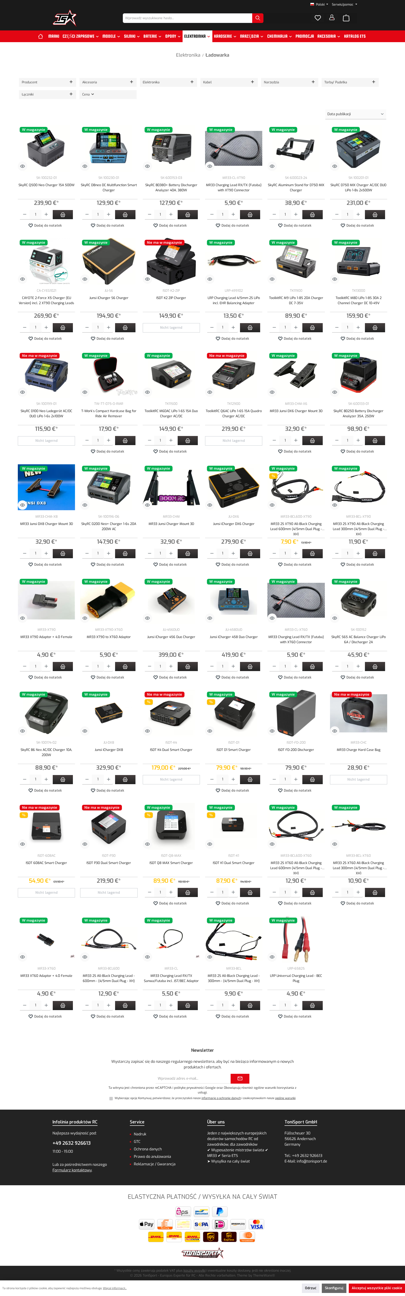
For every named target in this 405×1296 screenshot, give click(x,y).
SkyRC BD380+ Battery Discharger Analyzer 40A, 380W (171, 187)
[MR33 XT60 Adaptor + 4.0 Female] (46, 939)
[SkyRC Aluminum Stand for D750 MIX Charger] (296, 148)
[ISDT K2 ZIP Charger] (171, 261)
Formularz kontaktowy (72, 1170)
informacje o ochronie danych (221, 1098)
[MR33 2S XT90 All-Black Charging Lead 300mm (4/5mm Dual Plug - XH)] (358, 487)
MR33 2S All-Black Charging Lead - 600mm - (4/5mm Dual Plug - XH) (109, 978)
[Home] (42, 36)
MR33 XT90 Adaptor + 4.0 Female (46, 637)
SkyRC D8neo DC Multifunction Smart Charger (109, 187)
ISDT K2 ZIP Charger (171, 298)
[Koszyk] (346, 18)
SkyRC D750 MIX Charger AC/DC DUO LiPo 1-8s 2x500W (358, 187)
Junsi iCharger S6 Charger (108, 298)
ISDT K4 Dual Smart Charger (171, 750)
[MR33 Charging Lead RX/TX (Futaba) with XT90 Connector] (233, 148)
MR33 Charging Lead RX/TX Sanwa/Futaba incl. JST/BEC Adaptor (171, 978)
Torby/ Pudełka (335, 82)
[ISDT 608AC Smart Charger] (46, 826)
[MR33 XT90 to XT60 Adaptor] (108, 600)
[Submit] (240, 1079)
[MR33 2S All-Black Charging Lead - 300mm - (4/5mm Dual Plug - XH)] (233, 939)
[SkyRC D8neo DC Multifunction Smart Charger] (108, 148)
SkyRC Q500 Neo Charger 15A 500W (47, 185)
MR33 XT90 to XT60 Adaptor (109, 637)
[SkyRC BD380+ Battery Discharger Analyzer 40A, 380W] (171, 148)
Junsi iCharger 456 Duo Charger (171, 637)
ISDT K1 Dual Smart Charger (234, 863)
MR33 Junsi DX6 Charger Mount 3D (296, 411)
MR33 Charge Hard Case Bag (358, 750)
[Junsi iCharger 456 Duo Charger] (171, 600)
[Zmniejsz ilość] (25, 215)
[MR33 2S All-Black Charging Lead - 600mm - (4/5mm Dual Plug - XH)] (108, 939)
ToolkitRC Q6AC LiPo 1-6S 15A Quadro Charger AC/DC (234, 413)
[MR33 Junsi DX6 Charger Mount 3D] (296, 374)
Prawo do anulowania (152, 1156)
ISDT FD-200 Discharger (296, 750)
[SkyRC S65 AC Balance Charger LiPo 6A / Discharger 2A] (358, 600)
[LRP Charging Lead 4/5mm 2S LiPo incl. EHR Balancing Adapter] (233, 261)
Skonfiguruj (334, 1288)
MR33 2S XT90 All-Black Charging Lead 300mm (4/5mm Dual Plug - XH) (358, 528)
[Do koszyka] (63, 214)
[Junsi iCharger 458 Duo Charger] (233, 600)
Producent (29, 82)
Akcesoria (89, 82)
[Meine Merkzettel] (318, 18)
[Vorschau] (22, 166)
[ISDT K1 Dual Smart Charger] (233, 826)
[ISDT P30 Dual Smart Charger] (108, 826)
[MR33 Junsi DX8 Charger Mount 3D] (46, 487)
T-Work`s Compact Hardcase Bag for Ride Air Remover (108, 413)
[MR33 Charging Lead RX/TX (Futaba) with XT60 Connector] (296, 600)
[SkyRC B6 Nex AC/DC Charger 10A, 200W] (46, 713)
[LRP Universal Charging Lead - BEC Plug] (296, 939)
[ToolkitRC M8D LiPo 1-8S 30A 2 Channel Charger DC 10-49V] (358, 261)
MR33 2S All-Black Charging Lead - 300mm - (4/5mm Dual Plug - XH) (234, 978)
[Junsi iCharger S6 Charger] (108, 261)
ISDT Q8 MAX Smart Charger (171, 863)
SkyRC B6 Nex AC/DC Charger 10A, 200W (46, 752)
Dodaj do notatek (47, 225)
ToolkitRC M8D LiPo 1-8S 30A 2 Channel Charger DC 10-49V (359, 300)
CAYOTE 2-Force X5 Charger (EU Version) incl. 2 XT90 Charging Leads (46, 300)
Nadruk (140, 1134)
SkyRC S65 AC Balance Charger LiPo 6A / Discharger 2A (358, 639)
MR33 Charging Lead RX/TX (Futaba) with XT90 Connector (234, 187)
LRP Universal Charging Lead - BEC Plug (296, 978)
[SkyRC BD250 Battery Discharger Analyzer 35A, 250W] (358, 374)
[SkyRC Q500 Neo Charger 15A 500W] (46, 148)
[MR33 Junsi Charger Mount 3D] (171, 487)
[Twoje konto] (332, 17)
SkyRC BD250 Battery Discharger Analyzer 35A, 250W (358, 413)
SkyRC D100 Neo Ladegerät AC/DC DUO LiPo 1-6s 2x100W (46, 413)
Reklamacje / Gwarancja (155, 1164)
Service (137, 1122)
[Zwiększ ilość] (46, 215)
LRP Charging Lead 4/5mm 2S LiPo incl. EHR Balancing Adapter (234, 300)
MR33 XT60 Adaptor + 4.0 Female (46, 976)
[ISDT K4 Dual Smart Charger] (171, 713)
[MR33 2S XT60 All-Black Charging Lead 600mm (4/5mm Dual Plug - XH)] (296, 826)
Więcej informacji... (115, 1288)
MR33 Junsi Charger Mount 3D (171, 524)
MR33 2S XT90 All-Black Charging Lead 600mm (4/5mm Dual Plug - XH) (296, 528)
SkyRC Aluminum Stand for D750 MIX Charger (296, 187)
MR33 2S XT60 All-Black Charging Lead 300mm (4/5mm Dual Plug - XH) (358, 868)
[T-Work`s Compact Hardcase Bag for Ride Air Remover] (108, 374)
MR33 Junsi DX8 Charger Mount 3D (46, 524)
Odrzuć (310, 1288)
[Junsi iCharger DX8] (108, 713)
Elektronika (151, 82)
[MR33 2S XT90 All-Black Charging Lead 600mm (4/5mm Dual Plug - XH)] (296, 487)
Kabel (207, 82)
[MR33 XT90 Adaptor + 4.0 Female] (46, 600)
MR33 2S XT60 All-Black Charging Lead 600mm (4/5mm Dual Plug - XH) (296, 868)
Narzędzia (271, 82)
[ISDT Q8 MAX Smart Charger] (171, 826)
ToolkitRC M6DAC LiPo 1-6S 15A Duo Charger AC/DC (171, 413)
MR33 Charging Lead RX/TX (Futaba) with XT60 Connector (296, 639)
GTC (137, 1141)
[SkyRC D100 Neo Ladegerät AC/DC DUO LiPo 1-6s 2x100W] (46, 374)
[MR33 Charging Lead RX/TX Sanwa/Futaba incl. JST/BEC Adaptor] (171, 939)
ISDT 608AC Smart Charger (46, 863)
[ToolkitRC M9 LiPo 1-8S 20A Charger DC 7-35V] (296, 261)
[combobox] (187, 18)
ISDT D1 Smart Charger (234, 750)
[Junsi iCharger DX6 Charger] (233, 487)
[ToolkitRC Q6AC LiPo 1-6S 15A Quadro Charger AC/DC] (233, 374)
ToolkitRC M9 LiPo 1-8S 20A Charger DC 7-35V (296, 300)
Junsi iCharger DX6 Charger (234, 524)
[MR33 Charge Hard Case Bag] (358, 713)
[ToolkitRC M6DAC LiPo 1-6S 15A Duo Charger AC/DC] (171, 374)
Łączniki (28, 94)
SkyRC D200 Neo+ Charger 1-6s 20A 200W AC (108, 526)
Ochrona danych (148, 1149)
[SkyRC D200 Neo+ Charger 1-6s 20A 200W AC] (108, 487)
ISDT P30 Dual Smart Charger (108, 863)
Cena (86, 94)
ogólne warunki (285, 1098)
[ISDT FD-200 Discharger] (296, 713)
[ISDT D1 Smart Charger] (233, 713)
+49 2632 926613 (71, 1143)
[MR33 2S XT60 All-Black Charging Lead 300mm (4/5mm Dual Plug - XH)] (358, 826)
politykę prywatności (189, 1088)
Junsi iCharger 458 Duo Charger (234, 637)
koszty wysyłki (195, 1270)
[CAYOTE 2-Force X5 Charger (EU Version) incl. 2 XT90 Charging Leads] (46, 261)
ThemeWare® (264, 1275)
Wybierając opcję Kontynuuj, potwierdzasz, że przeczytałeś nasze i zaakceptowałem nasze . (205, 1098)
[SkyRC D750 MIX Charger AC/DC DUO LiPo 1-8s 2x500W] (358, 148)
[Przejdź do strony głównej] (64, 18)
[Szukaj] (257, 18)
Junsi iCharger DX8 (109, 750)
